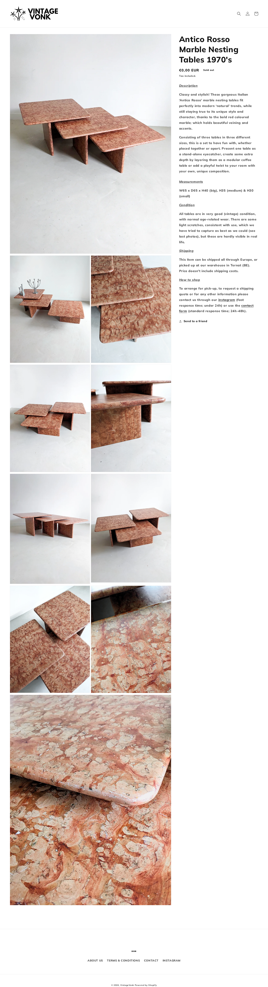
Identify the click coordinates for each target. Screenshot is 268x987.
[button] (239, 13)
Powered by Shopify (146, 985)
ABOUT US (95, 960)
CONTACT (151, 960)
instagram (226, 300)
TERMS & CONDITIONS (123, 960)
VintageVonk (127, 985)
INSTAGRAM (171, 960)
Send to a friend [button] (195, 321)
